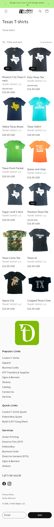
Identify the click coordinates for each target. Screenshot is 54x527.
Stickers (6, 382)
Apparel (6, 362)
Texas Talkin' (34, 126)
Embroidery (8, 446)
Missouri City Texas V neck (14, 78)
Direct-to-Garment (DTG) (15, 456)
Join (40, 515)
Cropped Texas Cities (39, 300)
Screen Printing (10, 436)
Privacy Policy (8, 494)
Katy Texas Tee (35, 77)
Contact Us (8, 391)
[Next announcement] (48, 4)
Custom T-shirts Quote (14, 411)
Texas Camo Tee (11, 258)
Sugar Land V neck (12, 211)
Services (6, 396)
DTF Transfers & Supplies (15, 372)
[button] (6, 11)
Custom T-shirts (10, 357)
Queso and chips (36, 169)
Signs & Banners (11, 377)
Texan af (32, 258)
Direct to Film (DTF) (12, 441)
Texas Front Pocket (13, 168)
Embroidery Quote (12, 416)
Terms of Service (9, 498)
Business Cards (10, 367)
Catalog (6, 387)
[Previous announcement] (5, 4)
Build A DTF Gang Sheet (15, 421)
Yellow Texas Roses (12, 126)
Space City (8, 300)
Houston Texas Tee (37, 211)
